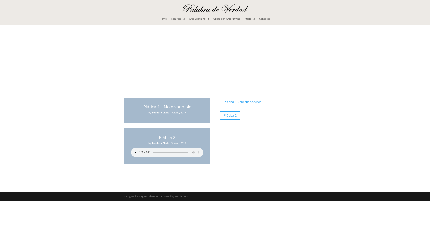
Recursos (176, 19)
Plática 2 (230, 115)
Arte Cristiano (197, 19)
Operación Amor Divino (226, 19)
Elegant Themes (148, 196)
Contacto (264, 19)
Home (163, 19)
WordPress (181, 196)
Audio (248, 19)
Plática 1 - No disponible (243, 102)
